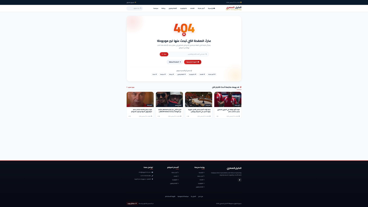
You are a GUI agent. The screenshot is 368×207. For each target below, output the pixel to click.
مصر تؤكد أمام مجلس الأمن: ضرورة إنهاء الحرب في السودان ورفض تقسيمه (199, 111)
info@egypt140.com (145, 172)
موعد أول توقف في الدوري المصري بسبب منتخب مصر (228, 110)
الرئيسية (201, 172)
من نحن (200, 196)
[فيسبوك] (240, 180)
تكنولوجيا (200, 183)
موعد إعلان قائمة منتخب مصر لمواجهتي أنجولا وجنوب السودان (141, 110)
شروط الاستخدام (170, 196)
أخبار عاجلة (200, 176)
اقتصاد (201, 180)
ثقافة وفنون (199, 187)
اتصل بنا (193, 196)
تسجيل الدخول (130, 2)
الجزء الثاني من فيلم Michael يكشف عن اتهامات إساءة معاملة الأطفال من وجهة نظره (169, 111)
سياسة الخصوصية (183, 196)
